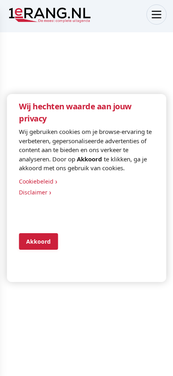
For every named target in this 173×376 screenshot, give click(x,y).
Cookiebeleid (38, 181)
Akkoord (38, 241)
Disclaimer (35, 192)
